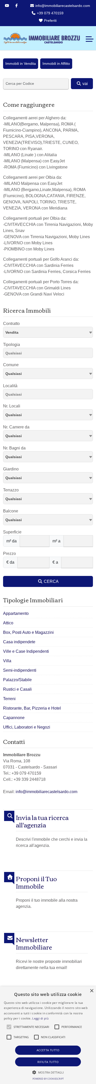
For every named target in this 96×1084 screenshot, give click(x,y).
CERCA (51, 581)
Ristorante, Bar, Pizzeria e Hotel (32, 708)
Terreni (9, 699)
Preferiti (50, 20)
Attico (8, 623)
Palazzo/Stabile (17, 680)
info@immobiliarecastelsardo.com (62, 6)
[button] (9, 1027)
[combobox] (48, 332)
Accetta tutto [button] (48, 1050)
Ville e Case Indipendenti (26, 651)
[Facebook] (16, 6)
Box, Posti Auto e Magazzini (28, 632)
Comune (11, 365)
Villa (7, 661)
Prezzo (9, 553)
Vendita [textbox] (11, 332)
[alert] (48, 1035)
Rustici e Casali (17, 689)
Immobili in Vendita (20, 63)
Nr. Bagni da (14, 448)
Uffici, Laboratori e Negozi (26, 727)
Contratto (11, 323)
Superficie (12, 532)
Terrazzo (11, 490)
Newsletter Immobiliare (34, 943)
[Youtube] (7, 6)
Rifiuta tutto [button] (48, 1062)
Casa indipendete (19, 642)
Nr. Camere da (16, 427)
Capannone (14, 717)
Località (10, 386)
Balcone (10, 511)
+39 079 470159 (49, 13)
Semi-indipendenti (19, 670)
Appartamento (16, 613)
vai (84, 83)
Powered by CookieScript (48, 1078)
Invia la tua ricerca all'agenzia (42, 821)
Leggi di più (40, 1018)
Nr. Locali (11, 406)
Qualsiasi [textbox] (13, 374)
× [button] (91, 991)
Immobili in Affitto (56, 63)
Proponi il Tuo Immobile (36, 882)
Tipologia (11, 344)
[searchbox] (49, 354)
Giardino (11, 469)
